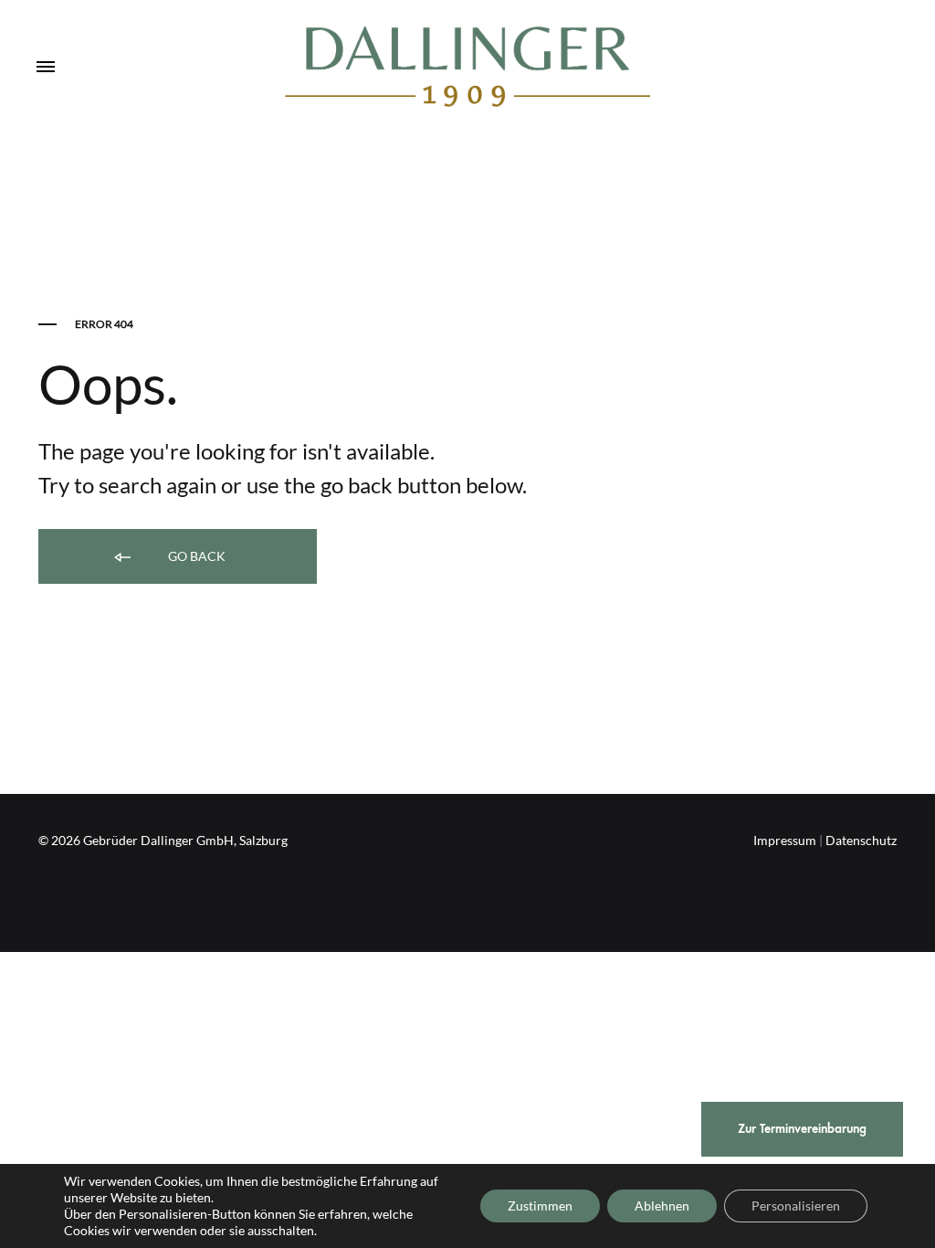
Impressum (784, 840)
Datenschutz (861, 840)
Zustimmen (540, 1205)
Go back (195, 556)
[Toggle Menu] (46, 68)
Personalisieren (795, 1205)
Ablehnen (662, 1205)
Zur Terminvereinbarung (802, 1129)
